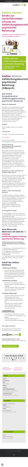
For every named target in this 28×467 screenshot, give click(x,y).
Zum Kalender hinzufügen (10, 346)
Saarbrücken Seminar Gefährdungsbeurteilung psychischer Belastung (18, 369)
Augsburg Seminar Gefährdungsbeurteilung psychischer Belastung (7, 368)
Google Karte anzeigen (9, 438)
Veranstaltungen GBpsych (8, 392)
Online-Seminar (14, 390)
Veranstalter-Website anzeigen (9, 411)
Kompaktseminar (6, 390)
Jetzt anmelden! (6, 137)
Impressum (19, 451)
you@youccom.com (18, 1)
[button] (2, 464)
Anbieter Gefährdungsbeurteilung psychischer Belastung (14, 236)
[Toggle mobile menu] (2, 4)
